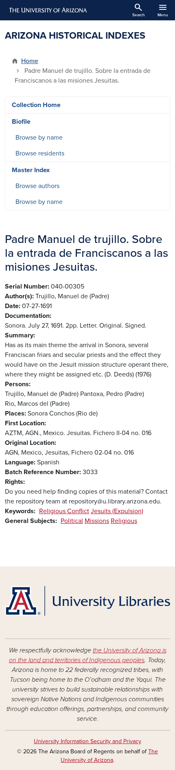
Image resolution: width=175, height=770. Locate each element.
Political (72, 521)
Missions (97, 521)
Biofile (21, 122)
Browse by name (39, 137)
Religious (124, 521)
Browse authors (37, 186)
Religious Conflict (64, 511)
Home (29, 61)
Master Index (31, 170)
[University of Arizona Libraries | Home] (87, 601)
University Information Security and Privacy (87, 741)
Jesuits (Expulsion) (117, 511)
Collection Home (36, 105)
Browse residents (39, 153)
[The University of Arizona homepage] (47, 10)
